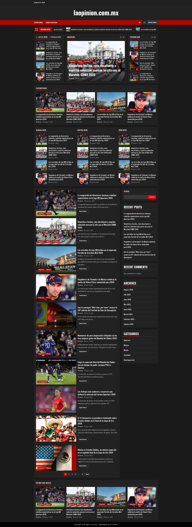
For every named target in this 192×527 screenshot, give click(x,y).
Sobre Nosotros (51, 22)
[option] (96, 61)
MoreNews (103, 524)
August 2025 (128, 289)
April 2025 (127, 309)
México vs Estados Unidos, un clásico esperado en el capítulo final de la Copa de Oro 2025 (56, 458)
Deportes (72, 66)
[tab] (42, 37)
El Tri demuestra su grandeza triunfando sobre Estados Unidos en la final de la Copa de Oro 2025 (56, 429)
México (80, 66)
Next (87, 474)
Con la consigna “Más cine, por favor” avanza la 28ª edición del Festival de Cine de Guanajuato (134, 55)
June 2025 (127, 299)
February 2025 (129, 319)
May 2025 (127, 304)
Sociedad (86, 109)
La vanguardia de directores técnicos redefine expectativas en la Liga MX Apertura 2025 (134, 66)
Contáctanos (38, 22)
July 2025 (127, 294)
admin (72, 78)
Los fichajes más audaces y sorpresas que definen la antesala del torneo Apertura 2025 (56, 399)
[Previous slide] (121, 37)
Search (126, 191)
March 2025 (128, 314)
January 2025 (129, 324)
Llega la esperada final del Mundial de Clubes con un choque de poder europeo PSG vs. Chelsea (56, 371)
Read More (83, 211)
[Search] (139, 22)
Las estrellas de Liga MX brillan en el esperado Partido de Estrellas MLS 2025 (137, 29)
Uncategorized (42, 382)
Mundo (48, 354)
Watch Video (152, 22)
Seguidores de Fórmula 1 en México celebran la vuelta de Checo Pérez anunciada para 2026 (134, 45)
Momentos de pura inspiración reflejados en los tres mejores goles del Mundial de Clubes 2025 (56, 343)
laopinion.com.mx (96, 12)
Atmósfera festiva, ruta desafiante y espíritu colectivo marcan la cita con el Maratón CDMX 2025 (73, 29)
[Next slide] (123, 37)
